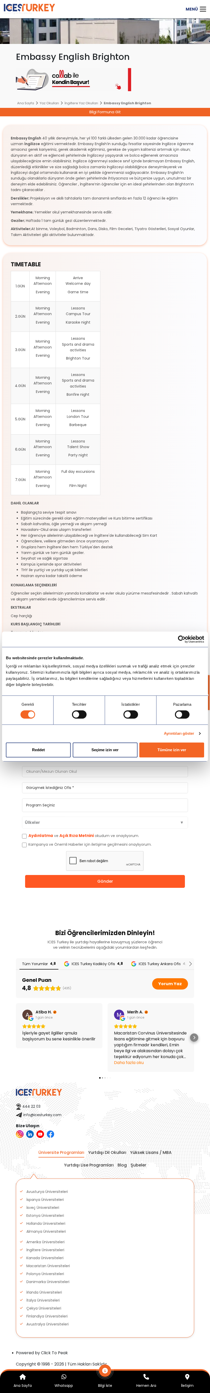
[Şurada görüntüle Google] (27, 1015)
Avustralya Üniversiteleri (47, 1324)
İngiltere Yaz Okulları (81, 103)
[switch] (79, 714)
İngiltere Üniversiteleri (45, 1250)
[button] (16, 1037)
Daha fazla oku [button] (129, 1063)
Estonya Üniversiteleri (45, 1215)
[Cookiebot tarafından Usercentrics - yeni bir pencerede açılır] (181, 639)
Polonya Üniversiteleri (45, 1273)
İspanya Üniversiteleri (45, 1199)
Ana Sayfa (25, 103)
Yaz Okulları (49, 103)
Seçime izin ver (105, 750)
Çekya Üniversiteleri (43, 1308)
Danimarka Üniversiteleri (47, 1281)
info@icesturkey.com (42, 1114)
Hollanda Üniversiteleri (45, 1223)
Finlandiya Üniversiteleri (47, 1316)
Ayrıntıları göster (179, 733)
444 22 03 (31, 1106)
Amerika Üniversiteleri (45, 1242)
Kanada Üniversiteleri (45, 1257)
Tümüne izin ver (172, 750)
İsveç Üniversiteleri (42, 1207)
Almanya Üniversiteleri (46, 1231)
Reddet (38, 750)
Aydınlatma (40, 835)
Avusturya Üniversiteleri (47, 1191)
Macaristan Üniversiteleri (48, 1265)
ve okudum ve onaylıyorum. (83, 835)
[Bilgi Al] (105, 1373)
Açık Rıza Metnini (76, 835)
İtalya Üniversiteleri (43, 1300)
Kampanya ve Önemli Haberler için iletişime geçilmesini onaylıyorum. (89, 844)
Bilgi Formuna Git (105, 112)
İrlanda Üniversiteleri (44, 1292)
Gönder (105, 881)
